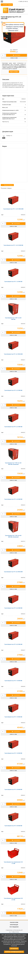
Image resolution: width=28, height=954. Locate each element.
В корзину (17, 55)
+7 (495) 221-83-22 (23, 1)
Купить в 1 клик (14, 58)
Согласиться (14, 948)
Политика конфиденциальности (14, 951)
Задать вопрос (14, 71)
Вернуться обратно (8, 185)
